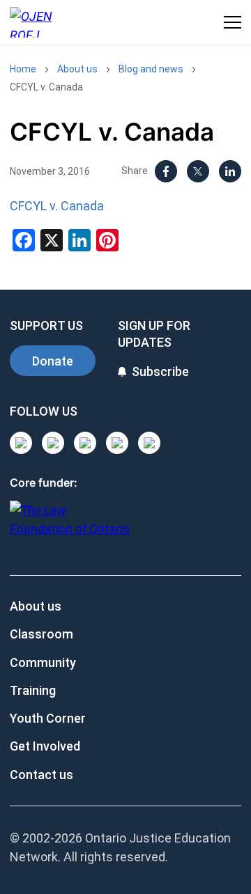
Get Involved (45, 746)
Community (43, 662)
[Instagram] (21, 443)
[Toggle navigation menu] (232, 22)
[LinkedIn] (230, 171)
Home (23, 68)
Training (33, 690)
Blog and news (151, 68)
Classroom (41, 634)
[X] (198, 171)
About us (77, 68)
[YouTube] (85, 443)
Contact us (41, 774)
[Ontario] (70, 527)
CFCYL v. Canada (46, 87)
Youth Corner (48, 718)
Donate (52, 361)
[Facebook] (166, 171)
